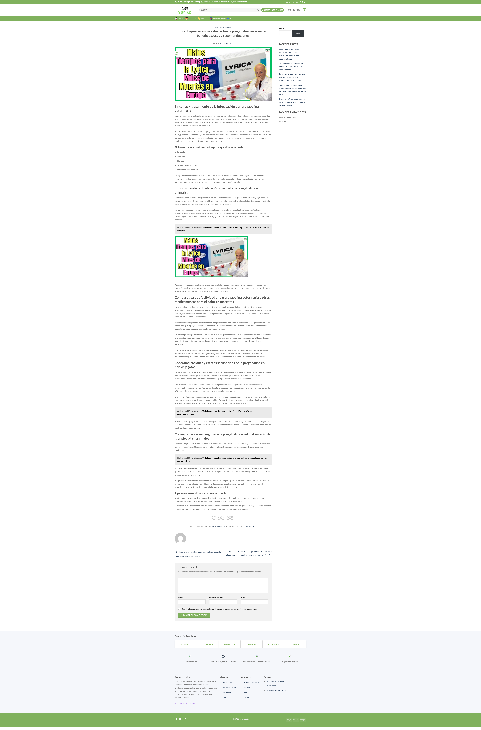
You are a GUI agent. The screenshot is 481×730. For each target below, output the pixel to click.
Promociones (219, 18)
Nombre (182, 597)
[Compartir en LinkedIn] (232, 518)
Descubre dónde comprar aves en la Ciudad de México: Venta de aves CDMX (292, 102)
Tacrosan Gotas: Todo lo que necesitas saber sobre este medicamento (291, 66)
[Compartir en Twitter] (219, 518)
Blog (232, 18)
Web (243, 597)
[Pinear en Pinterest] (228, 518)
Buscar (282, 28)
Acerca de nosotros (251, 682)
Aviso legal (271, 685)
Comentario (183, 576)
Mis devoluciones (229, 687)
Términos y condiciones (276, 690)
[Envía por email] (223, 518)
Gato (203, 18)
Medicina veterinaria (223, 27)
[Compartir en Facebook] (214, 518)
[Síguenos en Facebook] (300, 2)
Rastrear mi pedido (291, 2)
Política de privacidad (276, 681)
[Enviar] (258, 10)
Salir (224, 698)
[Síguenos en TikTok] (305, 2)
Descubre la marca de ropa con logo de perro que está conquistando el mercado (292, 77)
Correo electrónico (217, 597)
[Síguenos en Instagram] (302, 2)
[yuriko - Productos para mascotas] (185, 10)
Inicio (180, 18)
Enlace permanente (250, 526)
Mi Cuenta (227, 692)
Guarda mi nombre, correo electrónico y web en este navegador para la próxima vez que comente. (219, 609)
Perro (191, 18)
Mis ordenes (227, 682)
